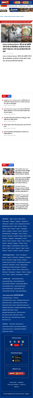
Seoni (8, 241)
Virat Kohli (12, 324)
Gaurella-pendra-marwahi (8, 262)
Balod (13, 270)
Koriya (17, 265)
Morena (4, 236)
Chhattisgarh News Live (23, 300)
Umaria (20, 226)
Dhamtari (28, 257)
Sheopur (28, 241)
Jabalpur (9, 231)
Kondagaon (23, 255)
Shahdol (10, 243)
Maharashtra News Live (23, 305)
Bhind (25, 236)
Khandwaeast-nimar (7, 226)
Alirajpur (12, 221)
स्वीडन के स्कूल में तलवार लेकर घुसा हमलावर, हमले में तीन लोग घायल (17, 126)
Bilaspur (9, 270)
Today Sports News (7, 329)
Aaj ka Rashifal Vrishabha (8, 284)
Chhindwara (24, 221)
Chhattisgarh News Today (8, 300)
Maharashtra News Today (8, 305)
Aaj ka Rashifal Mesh (19, 281)
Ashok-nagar (5, 221)
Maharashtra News (7, 303)
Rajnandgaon (19, 274)
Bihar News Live (6, 317)
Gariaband (5, 265)
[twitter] (14, 342)
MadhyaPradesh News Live (9, 312)
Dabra (18, 229)
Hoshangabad (18, 238)
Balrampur (5, 272)
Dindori (13, 229)
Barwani (15, 231)
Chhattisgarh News (7, 298)
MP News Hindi (21, 312)
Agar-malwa (22, 219)
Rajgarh (9, 246)
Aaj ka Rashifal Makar (20, 291)
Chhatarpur (5, 224)
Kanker (9, 257)
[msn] (21, 345)
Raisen (4, 246)
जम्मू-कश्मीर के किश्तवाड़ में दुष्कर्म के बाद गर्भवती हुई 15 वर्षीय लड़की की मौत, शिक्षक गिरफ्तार (17, 119)
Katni (15, 226)
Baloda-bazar (24, 270)
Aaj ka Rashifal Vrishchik (8, 291)
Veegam (27, 394)
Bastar (18, 270)
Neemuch (25, 231)
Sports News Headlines (20, 327)
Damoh (4, 229)
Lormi (3, 274)
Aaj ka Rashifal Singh (20, 286)
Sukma (23, 272)
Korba (17, 255)
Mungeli (26, 274)
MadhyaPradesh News (8, 308)
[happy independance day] (16, 10)
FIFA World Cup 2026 (12, 6)
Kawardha (15, 257)
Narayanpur (12, 272)
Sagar (18, 241)
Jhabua (4, 231)
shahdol (15, 251)
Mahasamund (24, 265)
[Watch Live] (16, 375)
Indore (15, 219)
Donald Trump (22, 6)
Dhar (20, 234)
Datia (8, 229)
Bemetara (23, 267)
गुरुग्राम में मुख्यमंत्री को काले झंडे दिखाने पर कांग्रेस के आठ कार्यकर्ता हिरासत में (16, 133)
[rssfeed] (11, 345)
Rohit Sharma (19, 324)
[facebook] (10, 342)
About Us (16, 387)
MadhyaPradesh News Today (9, 310)
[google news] (23, 342)
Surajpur (18, 272)
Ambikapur (21, 257)
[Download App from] (16, 358)
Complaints (20, 382)
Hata (26, 246)
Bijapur (4, 270)
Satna (23, 241)
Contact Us (23, 385)
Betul (29, 236)
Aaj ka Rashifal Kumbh (17, 279)
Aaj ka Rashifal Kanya (7, 289)
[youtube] (18, 342)
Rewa (25, 243)
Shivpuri (4, 243)
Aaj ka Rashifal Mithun (21, 284)
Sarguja (29, 272)
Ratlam (25, 234)
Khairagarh (12, 265)
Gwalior (11, 224)
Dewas (24, 226)
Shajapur (15, 243)
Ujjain (11, 219)
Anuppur (18, 221)
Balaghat (11, 238)
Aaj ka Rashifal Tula (19, 289)
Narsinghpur (15, 234)
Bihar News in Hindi (7, 315)
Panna (19, 231)
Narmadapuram (6, 234)
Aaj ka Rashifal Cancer (7, 286)
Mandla (16, 236)
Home (1, 16)
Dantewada (9, 260)
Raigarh (13, 274)
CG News (15, 298)
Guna (16, 224)
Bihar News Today (17, 315)
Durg (3, 260)
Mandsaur (10, 236)
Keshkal (4, 257)
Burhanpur (5, 238)
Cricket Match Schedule (20, 329)
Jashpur (24, 260)
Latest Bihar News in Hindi (17, 317)
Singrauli (14, 241)
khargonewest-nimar (24, 224)
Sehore (4, 241)
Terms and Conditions (13, 385)
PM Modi (29, 6)
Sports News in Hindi (7, 327)
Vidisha (21, 243)
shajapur (26, 251)
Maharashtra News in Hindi (20, 303)
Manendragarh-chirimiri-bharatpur (11, 267)
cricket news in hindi (7, 331)
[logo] (5, 3)
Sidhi (8, 248)
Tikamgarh (23, 229)
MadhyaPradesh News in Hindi (22, 308)
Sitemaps (16, 345)
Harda (24, 238)
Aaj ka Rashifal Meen (7, 281)
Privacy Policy (13, 382)
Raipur (8, 274)
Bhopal (21, 236)
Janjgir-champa (17, 260)
